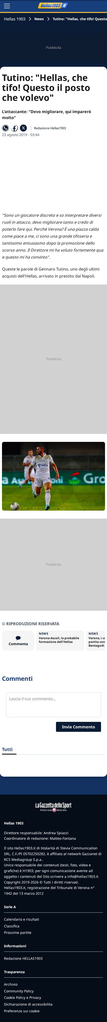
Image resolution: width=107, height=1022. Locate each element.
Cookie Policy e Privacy (22, 997)
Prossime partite (17, 932)
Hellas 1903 (14, 19)
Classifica (11, 926)
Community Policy (19, 991)
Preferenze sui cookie (22, 1011)
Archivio (10, 984)
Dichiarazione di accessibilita (28, 1004)
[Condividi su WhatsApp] (5, 128)
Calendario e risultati (21, 919)
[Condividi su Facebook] (14, 128)
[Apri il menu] (7, 6)
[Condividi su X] (23, 128)
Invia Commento (78, 727)
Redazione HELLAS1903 (23, 958)
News (39, 18)
